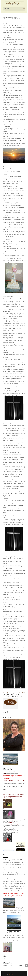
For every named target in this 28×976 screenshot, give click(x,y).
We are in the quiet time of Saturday (8, 296)
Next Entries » (22, 692)
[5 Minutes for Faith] (7, 838)
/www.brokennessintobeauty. (10, 863)
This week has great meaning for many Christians (10, 557)
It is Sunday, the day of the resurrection (8, 166)
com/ (17, 863)
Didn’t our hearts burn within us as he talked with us (10, 17)
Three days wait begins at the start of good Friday (10, 423)
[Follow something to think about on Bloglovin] (10, 882)
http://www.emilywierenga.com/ (9, 861)
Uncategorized (20, 18)
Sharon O (6, 18)
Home (4, 10)
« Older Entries (6, 692)
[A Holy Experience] (7, 840)
